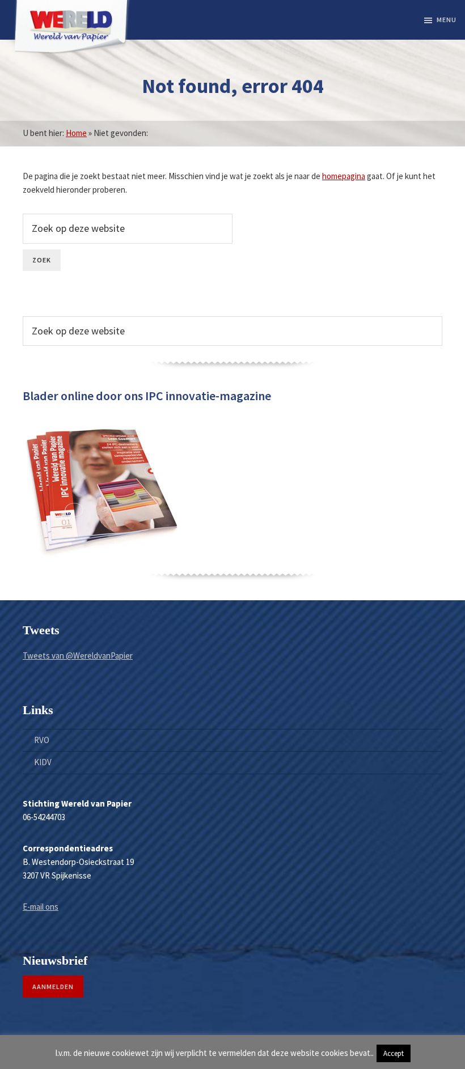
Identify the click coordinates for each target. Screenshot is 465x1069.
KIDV (43, 762)
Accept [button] (393, 1053)
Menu (446, 19)
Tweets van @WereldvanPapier (78, 655)
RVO (41, 740)
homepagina (343, 176)
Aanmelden (53, 986)
